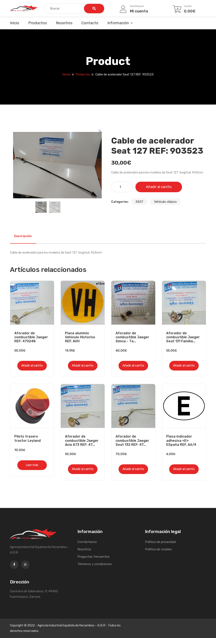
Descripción (23, 236)
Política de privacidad (160, 542)
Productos (37, 23)
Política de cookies (158, 549)
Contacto (89, 23)
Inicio (14, 23)
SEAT (139, 202)
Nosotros (64, 23)
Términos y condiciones (94, 564)
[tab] (23, 236)
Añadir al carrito (158, 187)
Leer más (32, 465)
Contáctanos (87, 542)
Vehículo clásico (165, 202)
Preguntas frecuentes (93, 557)
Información (118, 23)
